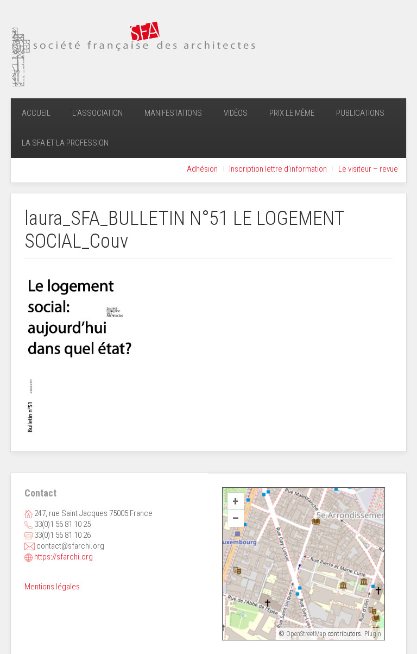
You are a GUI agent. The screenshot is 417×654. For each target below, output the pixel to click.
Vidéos (236, 113)
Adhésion (202, 169)
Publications (360, 113)
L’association (97, 113)
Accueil (36, 113)
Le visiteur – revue (368, 169)
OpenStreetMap (306, 634)
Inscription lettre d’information (278, 169)
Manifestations (173, 113)
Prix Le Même (291, 113)
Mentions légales (52, 587)
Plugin (372, 634)
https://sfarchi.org (63, 557)
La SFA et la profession (65, 143)
